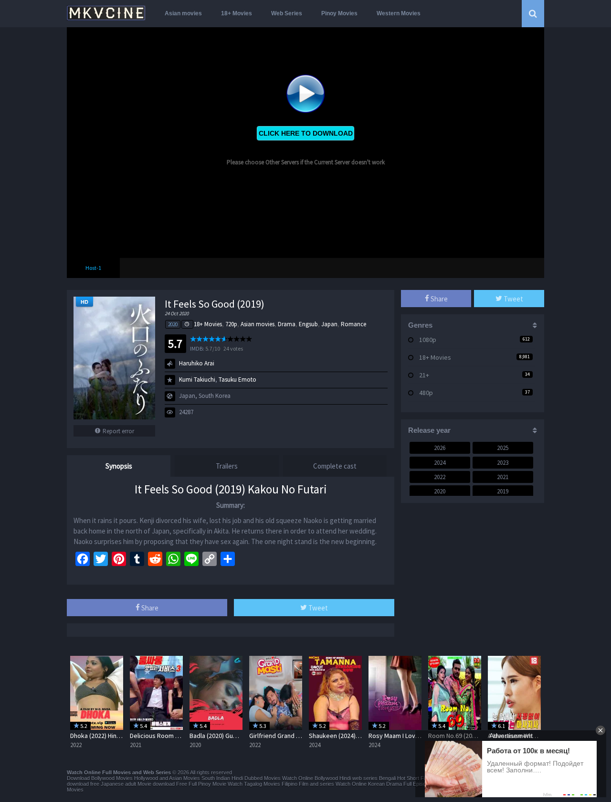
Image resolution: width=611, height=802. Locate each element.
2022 (439, 477)
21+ (424, 375)
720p (231, 324)
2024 (439, 463)
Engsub (308, 324)
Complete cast (335, 466)
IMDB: (197, 348)
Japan (329, 324)
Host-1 (93, 267)
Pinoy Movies (339, 13)
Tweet (317, 607)
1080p (427, 339)
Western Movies (399, 13)
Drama (286, 324)
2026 (439, 448)
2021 (502, 477)
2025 (502, 448)
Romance (353, 324)
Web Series (286, 13)
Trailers (227, 466)
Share (149, 607)
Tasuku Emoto (237, 379)
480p (426, 392)
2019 (502, 491)
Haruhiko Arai (196, 363)
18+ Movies (236, 13)
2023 (502, 463)
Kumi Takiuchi (197, 379)
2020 (173, 324)
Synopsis (118, 466)
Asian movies (183, 13)
